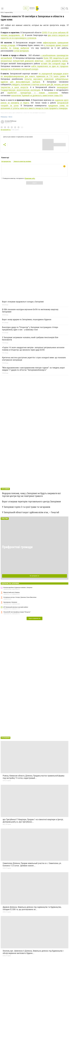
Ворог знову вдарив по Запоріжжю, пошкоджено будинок (26, 319)
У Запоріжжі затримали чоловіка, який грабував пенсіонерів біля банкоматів (30, 338)
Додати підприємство (34, 618)
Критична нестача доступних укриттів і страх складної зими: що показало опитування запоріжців (34, 358)
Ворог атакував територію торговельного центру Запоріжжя (31, 501)
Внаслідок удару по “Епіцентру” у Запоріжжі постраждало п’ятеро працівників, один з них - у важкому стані (30, 328)
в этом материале (21, 51)
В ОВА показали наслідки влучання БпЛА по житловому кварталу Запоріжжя (30, 310)
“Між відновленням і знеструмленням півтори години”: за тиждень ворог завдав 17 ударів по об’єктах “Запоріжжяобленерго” (33, 369)
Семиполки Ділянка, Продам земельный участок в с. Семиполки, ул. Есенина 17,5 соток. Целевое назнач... (32, 864)
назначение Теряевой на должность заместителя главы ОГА (37, 95)
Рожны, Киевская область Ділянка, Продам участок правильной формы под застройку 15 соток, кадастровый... (33, 777)
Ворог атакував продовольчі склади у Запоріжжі (23, 301)
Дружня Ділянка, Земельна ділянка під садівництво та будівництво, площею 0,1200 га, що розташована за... (32, 908)
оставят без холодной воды (53, 63)
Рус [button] (63, 8)
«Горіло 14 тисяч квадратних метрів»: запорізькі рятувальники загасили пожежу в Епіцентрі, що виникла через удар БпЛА (33, 348)
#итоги (10, 117)
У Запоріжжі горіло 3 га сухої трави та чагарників (26, 507)
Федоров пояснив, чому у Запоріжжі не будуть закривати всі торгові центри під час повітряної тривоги (31, 494)
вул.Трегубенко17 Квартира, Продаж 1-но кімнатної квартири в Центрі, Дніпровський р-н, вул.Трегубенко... (33, 820)
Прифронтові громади (17, 547)
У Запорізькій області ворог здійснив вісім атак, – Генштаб (30, 512)
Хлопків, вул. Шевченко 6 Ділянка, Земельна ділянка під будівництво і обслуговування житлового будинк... (33, 952)
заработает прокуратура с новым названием (32, 93)
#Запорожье (4, 117)
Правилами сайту (30, 178)
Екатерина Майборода (10, 121)
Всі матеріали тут (34, 576)
